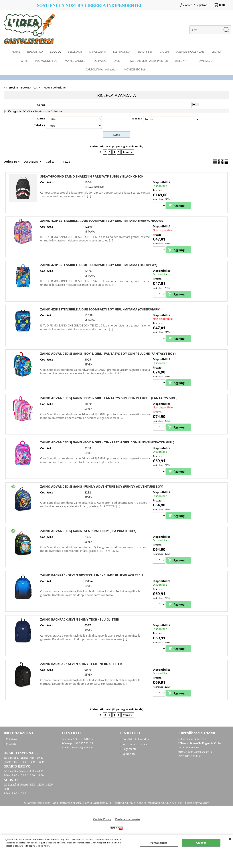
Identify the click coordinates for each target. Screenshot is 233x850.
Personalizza (158, 843)
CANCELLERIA (97, 51)
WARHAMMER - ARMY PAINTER (149, 60)
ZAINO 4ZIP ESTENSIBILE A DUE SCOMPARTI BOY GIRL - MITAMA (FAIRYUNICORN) (102, 221)
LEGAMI (216, 51)
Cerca (41, 104)
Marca (41, 118)
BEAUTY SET (144, 51)
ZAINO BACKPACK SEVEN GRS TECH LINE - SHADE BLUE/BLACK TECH (91, 575)
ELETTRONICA (121, 51)
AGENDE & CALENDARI (190, 51)
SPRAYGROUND (94, 187)
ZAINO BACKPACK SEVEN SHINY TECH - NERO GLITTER (81, 664)
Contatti (11, 744)
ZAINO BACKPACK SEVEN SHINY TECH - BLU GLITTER (79, 619)
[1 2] (159, 383)
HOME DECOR (205, 60)
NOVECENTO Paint (135, 69)
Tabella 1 (137, 118)
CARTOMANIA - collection (101, 69)
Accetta (201, 843)
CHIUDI (230, 839)
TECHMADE (99, 60)
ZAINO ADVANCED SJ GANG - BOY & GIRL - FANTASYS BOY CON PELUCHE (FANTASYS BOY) (108, 353)
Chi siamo (12, 739)
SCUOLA (55, 51)
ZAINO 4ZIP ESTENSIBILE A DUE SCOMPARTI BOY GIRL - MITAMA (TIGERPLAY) (98, 265)
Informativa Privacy (135, 744)
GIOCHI (164, 51)
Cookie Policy (42, 845)
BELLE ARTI (75, 51)
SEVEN (88, 364)
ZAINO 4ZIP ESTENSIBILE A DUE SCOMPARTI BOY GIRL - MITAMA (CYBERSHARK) (100, 309)
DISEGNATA (182, 60)
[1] (159, 206)
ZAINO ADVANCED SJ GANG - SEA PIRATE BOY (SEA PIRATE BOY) (88, 531)
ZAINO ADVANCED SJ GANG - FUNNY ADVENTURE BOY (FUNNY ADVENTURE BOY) (101, 486)
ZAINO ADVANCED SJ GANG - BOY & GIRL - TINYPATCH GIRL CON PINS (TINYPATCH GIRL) (107, 442)
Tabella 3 (39, 125)
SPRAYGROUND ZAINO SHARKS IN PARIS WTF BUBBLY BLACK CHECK (91, 176)
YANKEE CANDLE (74, 60)
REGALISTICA (35, 51)
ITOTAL (23, 60)
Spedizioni (129, 753)
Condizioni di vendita (136, 739)
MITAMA (89, 231)
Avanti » (128, 152)
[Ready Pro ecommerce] (116, 828)
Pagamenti (129, 749)
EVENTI (118, 60)
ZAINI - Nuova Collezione (48, 111)
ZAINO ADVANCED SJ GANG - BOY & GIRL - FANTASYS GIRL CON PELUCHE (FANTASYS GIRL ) (108, 398)
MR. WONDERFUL (46, 60)
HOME (16, 51)
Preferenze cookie (127, 819)
